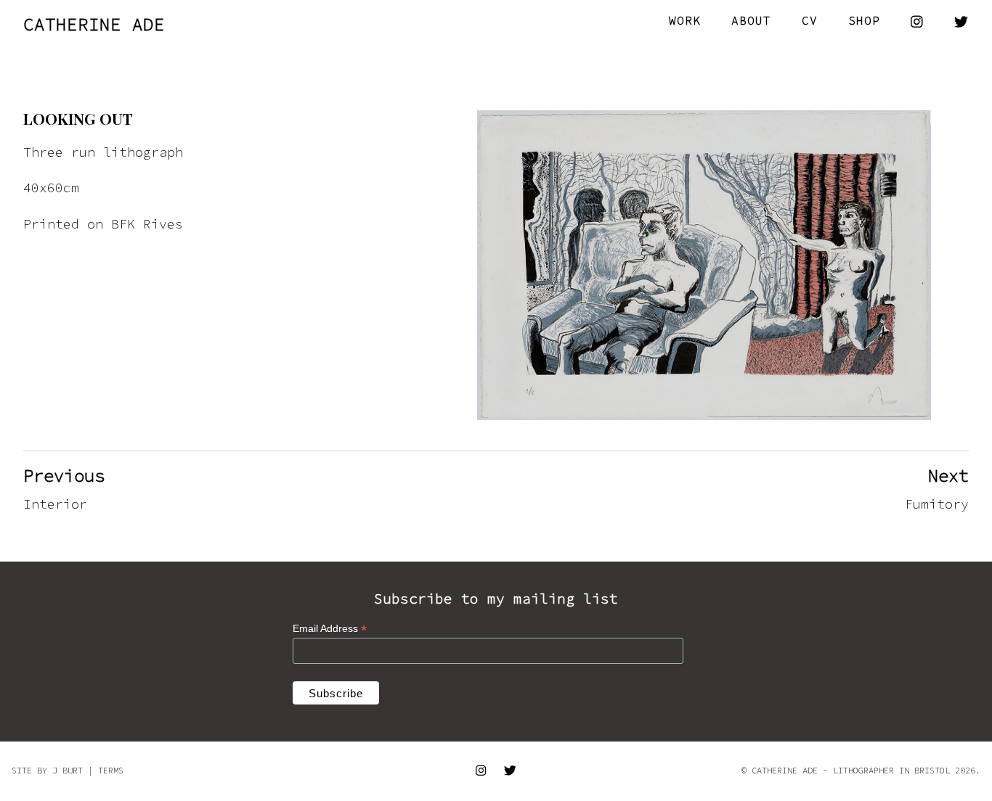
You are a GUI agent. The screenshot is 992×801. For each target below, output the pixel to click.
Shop (864, 20)
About (751, 20)
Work (685, 20)
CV (810, 20)
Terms (110, 770)
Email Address (330, 629)
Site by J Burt (47, 770)
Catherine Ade (94, 24)
